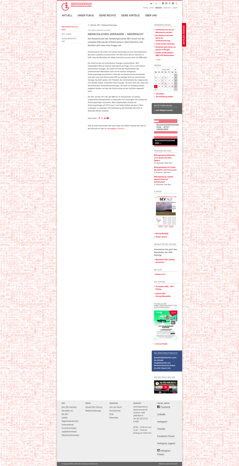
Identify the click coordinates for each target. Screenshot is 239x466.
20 (165, 83)
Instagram (162, 422)
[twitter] (102, 118)
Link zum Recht (115, 407)
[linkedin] (105, 118)
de (151, 4)
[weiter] (175, 69)
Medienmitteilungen (70, 28)
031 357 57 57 (142, 419)
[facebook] (99, 118)
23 (175, 83)
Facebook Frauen (166, 436)
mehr (159, 60)
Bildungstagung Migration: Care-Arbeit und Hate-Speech (164, 158)
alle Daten (159, 94)
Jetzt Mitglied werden (164, 110)
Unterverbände (68, 425)
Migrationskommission (70, 435)
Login (174, 8)
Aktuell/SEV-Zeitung (94, 407)
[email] (108, 118)
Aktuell (67, 15)
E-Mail (136, 421)
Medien (158, 8)
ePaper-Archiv (161, 237)
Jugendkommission (69, 432)
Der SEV (65, 414)
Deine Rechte (107, 15)
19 (162, 83)
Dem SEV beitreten (69, 407)
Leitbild (64, 418)
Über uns (151, 15)
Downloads (113, 418)
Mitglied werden (184, 34)
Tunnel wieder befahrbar (165, 44)
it (160, 4)
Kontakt (167, 8)
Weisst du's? (160, 274)
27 (165, 86)
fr (156, 4)
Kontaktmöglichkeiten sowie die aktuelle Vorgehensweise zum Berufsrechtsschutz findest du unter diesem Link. (165, 363)
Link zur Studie (161, 344)
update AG (169, 464)
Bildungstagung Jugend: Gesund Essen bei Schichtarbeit (163, 179)
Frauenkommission (69, 428)
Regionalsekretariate (70, 421)
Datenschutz (94, 464)
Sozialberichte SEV (69, 40)
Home (145, 8)
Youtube (161, 429)
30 (175, 86)
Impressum (85, 464)
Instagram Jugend (166, 443)
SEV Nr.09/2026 (161, 234)
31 (155, 89)
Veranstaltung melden (164, 97)
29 (172, 86)
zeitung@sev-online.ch (115, 129)
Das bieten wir (67, 411)
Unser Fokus (85, 15)
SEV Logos (66, 34)
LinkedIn (161, 414)
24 (156, 86)
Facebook (165, 407)
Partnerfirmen (115, 411)
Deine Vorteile (130, 15)
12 (162, 81)
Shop (151, 8)
